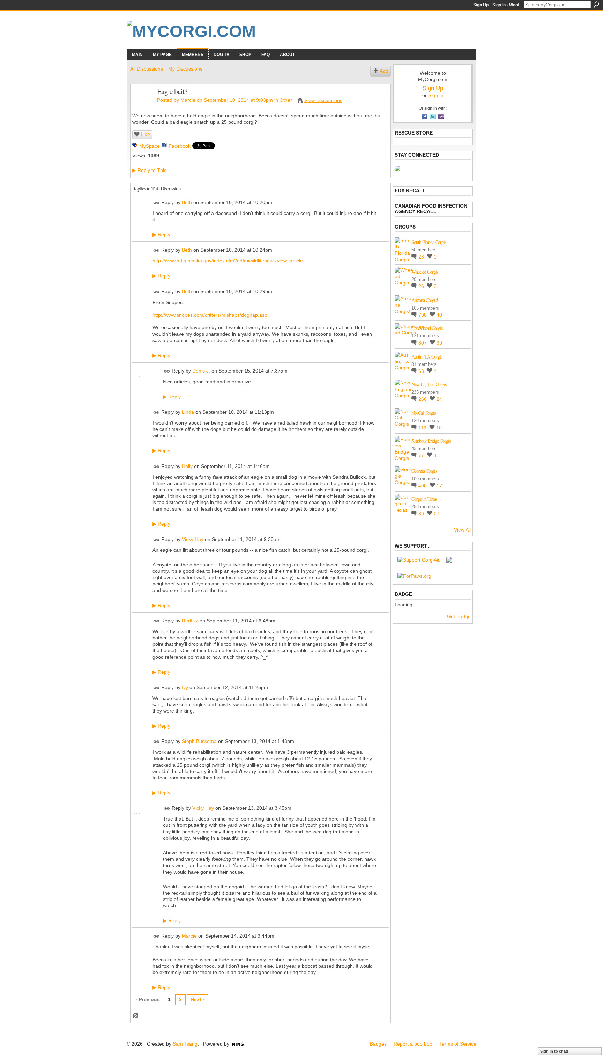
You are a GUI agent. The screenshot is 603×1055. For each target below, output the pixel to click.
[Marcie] (142, 106)
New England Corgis (428, 384)
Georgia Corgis (424, 471)
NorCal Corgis (423, 413)
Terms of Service (457, 1044)
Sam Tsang (185, 1044)
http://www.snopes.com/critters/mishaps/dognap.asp (209, 315)
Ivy (185, 687)
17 (439, 486)
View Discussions (323, 100)
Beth (187, 202)
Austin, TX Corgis (426, 356)
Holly (187, 466)
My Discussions (185, 69)
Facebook (180, 146)
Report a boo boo (413, 1044)
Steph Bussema (199, 741)
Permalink (156, 203)
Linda (188, 412)
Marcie (187, 100)
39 (439, 343)
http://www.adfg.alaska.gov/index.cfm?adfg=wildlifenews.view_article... (229, 260)
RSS (136, 1016)
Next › (197, 999)
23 (421, 257)
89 (421, 513)
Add (384, 71)
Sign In (436, 95)
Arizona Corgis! (424, 300)
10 (439, 428)
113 (423, 428)
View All (462, 530)
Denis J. (201, 371)
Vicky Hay (192, 539)
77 (421, 455)
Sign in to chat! (554, 1051)
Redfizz (190, 620)
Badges (378, 1044)
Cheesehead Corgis (426, 328)
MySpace (149, 146)
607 (423, 343)
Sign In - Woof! (506, 4)
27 (436, 513)
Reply (161, 234)
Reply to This (149, 170)
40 (439, 315)
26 (421, 286)
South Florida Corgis (428, 242)
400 (423, 486)
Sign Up (481, 4)
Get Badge (459, 616)
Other (286, 100)
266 (423, 399)
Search (596, 4)
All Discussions (146, 69)
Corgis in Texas (424, 499)
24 (439, 399)
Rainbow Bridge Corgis (431, 441)
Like (145, 134)
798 (423, 315)
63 (421, 371)
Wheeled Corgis (424, 271)
